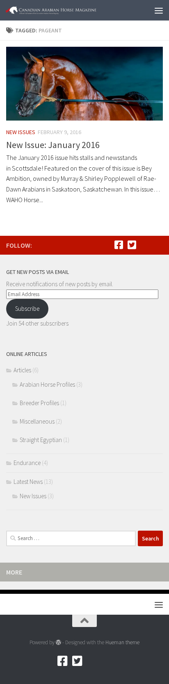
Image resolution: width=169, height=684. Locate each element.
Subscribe (27, 308)
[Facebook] (118, 245)
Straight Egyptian (41, 440)
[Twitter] (132, 245)
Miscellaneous (37, 421)
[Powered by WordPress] (58, 642)
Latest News (28, 482)
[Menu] (158, 10)
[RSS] (145, 245)
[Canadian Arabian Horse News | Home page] (66, 10)
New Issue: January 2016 (53, 144)
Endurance (27, 463)
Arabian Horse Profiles (47, 384)
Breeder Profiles (39, 403)
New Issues (20, 132)
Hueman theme (122, 642)
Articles (22, 370)
